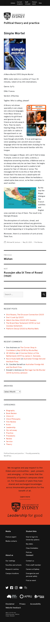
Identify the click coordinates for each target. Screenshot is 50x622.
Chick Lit (9, 416)
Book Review (11, 413)
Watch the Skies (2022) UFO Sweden (21, 320)
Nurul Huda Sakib (13, 359)
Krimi (8, 424)
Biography (10, 410)
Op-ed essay (11, 430)
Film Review (38, 242)
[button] (25, 496)
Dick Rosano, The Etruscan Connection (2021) (25, 314)
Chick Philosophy (13, 419)
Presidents (10, 436)
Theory (9, 444)
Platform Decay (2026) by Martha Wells (22, 329)
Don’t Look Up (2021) (15, 317)
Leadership (10, 427)
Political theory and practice (21, 23)
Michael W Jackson (13, 242)
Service (9, 441)
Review (9, 439)
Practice (9, 433)
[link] (13, 3)
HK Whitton (11, 353)
